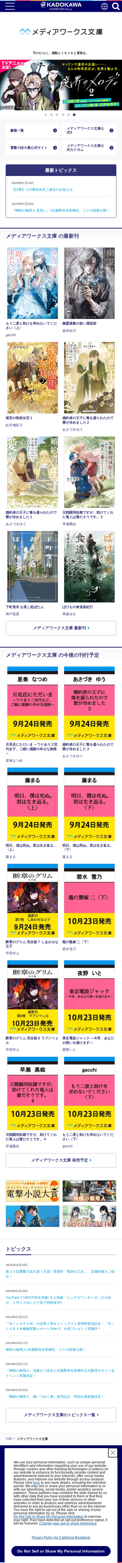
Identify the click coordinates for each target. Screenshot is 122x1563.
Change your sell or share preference (68, 1523)
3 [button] (58, 114)
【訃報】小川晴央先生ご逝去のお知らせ (42, 190)
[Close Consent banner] (112, 1452)
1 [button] (47, 114)
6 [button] (75, 114)
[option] (61, 85)
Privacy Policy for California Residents (61, 1538)
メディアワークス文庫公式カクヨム (85, 148)
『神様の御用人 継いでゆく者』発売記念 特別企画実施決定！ (55, 1397)
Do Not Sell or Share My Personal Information (49, 1516)
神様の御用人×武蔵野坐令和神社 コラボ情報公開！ (46, 1350)
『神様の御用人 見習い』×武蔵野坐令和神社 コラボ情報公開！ (61, 210)
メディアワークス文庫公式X (85, 130)
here (36, 1482)
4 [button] (64, 114)
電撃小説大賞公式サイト (29, 148)
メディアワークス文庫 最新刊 (59, 628)
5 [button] (69, 114)
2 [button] (52, 114)
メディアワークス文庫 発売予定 (59, 1160)
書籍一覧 (17, 130)
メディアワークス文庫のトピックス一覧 (59, 1414)
